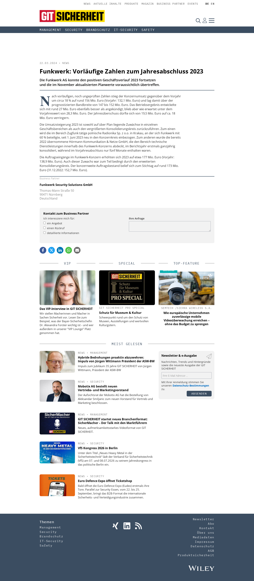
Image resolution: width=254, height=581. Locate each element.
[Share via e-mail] (77, 250)
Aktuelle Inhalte (107, 3)
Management (50, 30)
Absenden (199, 393)
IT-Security (126, 30)
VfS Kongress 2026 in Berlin (98, 448)
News (87, 3)
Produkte (132, 3)
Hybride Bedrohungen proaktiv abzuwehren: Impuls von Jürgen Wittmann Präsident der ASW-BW (116, 359)
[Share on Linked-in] (60, 250)
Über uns (205, 532)
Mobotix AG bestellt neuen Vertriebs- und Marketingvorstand (103, 388)
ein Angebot (54, 223)
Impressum (204, 542)
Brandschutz (98, 30)
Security (74, 30)
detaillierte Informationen (63, 233)
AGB (211, 550)
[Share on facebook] (43, 250)
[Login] (204, 20)
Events (193, 3)
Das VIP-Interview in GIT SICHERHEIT (66, 309)
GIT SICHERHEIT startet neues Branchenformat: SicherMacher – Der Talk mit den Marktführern (113, 421)
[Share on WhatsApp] (68, 250)
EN (212, 3)
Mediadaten (203, 537)
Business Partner (171, 3)
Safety (148, 30)
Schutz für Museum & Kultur (120, 313)
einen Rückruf (56, 228)
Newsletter (203, 519)
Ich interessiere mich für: (59, 218)
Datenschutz (202, 546)
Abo (211, 523)
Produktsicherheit (196, 555)
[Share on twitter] (51, 250)
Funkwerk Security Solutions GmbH (66, 185)
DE (207, 3)
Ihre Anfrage (136, 218)
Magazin (148, 3)
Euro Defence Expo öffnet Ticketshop (105, 481)
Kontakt (206, 528)
